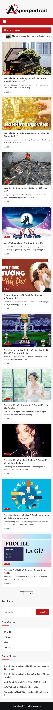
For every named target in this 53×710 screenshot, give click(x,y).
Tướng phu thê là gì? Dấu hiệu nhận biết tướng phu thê (26, 693)
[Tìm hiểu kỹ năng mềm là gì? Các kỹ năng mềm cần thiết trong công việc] (26, 495)
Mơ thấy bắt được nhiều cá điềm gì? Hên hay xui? (25, 682)
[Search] (48, 21)
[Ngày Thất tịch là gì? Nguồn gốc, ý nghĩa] (26, 223)
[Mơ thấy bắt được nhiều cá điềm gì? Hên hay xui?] (26, 168)
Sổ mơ (6, 72)
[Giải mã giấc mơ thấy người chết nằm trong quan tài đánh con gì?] (26, 58)
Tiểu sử (7, 399)
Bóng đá (7, 344)
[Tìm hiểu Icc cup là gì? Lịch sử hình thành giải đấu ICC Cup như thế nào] (26, 330)
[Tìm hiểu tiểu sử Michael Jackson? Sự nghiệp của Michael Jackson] (26, 440)
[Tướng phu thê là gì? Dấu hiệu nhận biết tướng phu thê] (26, 275)
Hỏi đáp (7, 237)
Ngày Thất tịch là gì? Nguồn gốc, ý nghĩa (23, 243)
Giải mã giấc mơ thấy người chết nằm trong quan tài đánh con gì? (26, 667)
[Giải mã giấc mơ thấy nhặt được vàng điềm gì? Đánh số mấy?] (26, 113)
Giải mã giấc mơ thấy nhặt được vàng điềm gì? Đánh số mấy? (26, 675)
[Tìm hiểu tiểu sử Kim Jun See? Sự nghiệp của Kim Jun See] (26, 385)
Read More (7, 92)
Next (31, 593)
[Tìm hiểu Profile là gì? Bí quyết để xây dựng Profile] (26, 550)
